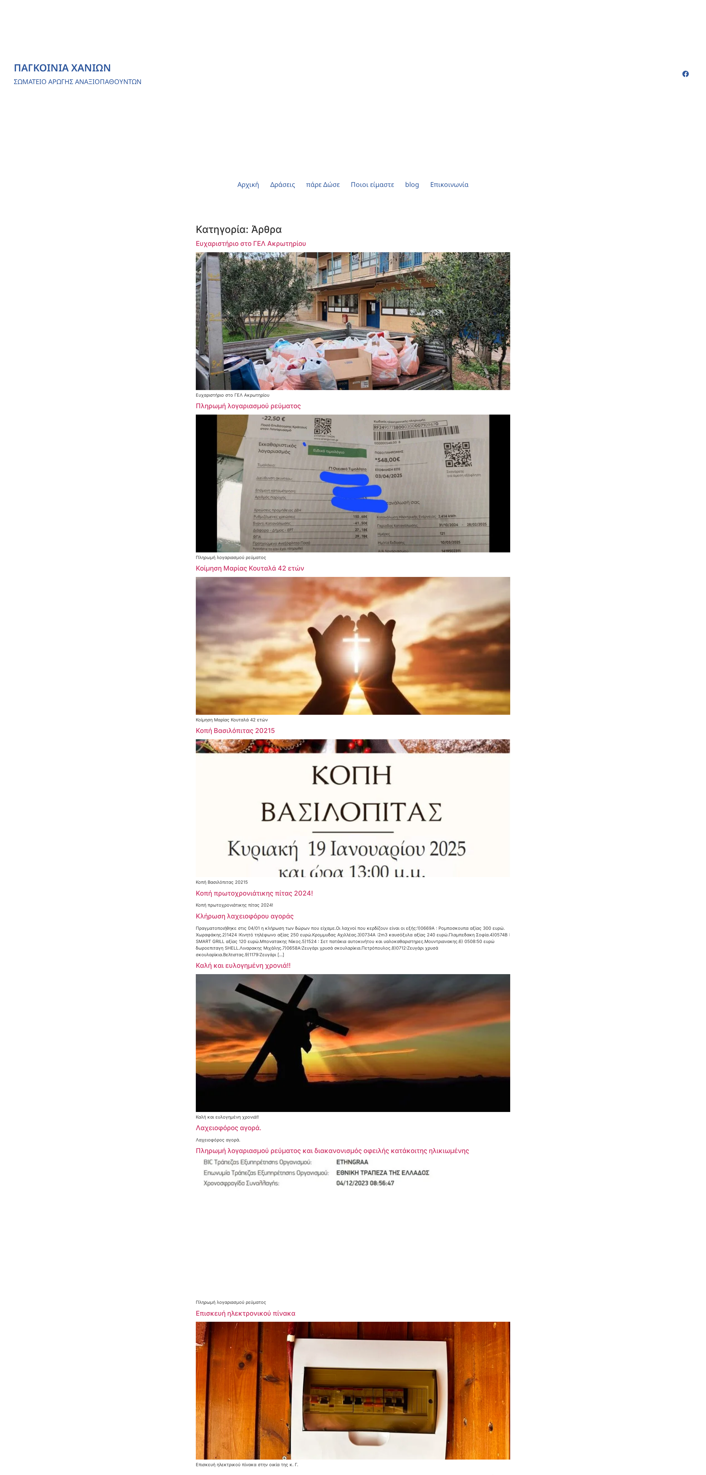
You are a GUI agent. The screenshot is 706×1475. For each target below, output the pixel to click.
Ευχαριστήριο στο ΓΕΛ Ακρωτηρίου (251, 244)
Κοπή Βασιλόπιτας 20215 (235, 731)
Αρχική (248, 184)
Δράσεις (282, 184)
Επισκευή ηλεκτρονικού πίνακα (245, 1313)
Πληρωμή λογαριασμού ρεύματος (248, 406)
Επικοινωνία (449, 184)
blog (412, 184)
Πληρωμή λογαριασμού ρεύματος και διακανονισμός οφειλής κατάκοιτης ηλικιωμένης (332, 1151)
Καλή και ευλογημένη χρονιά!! (243, 965)
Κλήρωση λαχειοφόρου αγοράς (245, 916)
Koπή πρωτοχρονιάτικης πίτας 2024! (254, 893)
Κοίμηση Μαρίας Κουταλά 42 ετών (250, 568)
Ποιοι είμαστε (372, 184)
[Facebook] (685, 73)
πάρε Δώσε (323, 184)
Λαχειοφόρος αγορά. (228, 1128)
